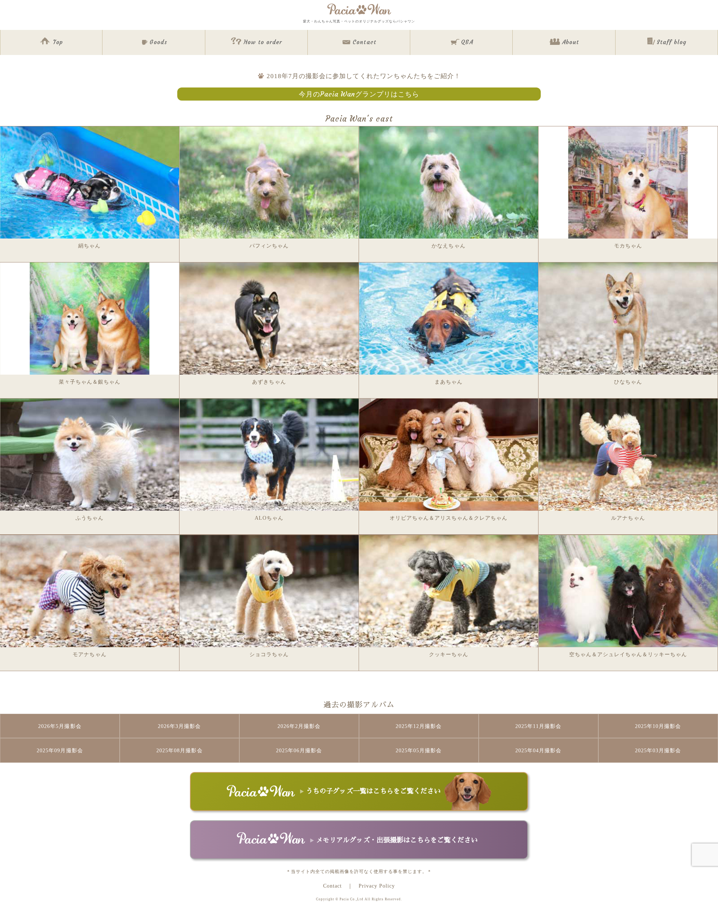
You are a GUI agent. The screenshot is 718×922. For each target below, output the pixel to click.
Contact (332, 886)
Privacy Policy (377, 886)
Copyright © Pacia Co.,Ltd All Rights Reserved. (359, 899)
